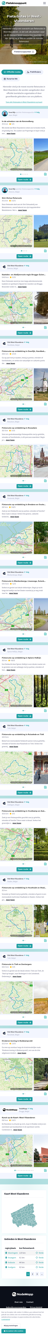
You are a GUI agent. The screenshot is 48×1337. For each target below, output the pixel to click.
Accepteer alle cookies (14, 1331)
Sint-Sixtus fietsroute (12, 198)
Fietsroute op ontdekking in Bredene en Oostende (25, 504)
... (42, 1274)
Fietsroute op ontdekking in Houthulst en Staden (24, 887)
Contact (29, 1302)
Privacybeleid (36, 1307)
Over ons (19, 1302)
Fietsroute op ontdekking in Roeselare (19, 428)
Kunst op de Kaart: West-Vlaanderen (18, 1117)
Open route (23, 179)
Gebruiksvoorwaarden (16, 1307)
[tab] (20, 174)
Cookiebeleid (5, 1319)
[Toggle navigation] (44, 3)
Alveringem (13, 1253)
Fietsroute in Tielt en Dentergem (17, 964)
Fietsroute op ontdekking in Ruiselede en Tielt (23, 734)
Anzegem (12, 1257)
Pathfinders (35, 72)
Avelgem (11, 1267)
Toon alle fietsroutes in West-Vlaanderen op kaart (24, 102)
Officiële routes (14, 72)
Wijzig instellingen (11, 1326)
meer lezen (11, 133)
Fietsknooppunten (22, 51)
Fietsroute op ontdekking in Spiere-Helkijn (21, 658)
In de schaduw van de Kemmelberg (17, 121)
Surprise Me (12, 79)
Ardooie (11, 1262)
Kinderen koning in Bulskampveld (17, 1041)
